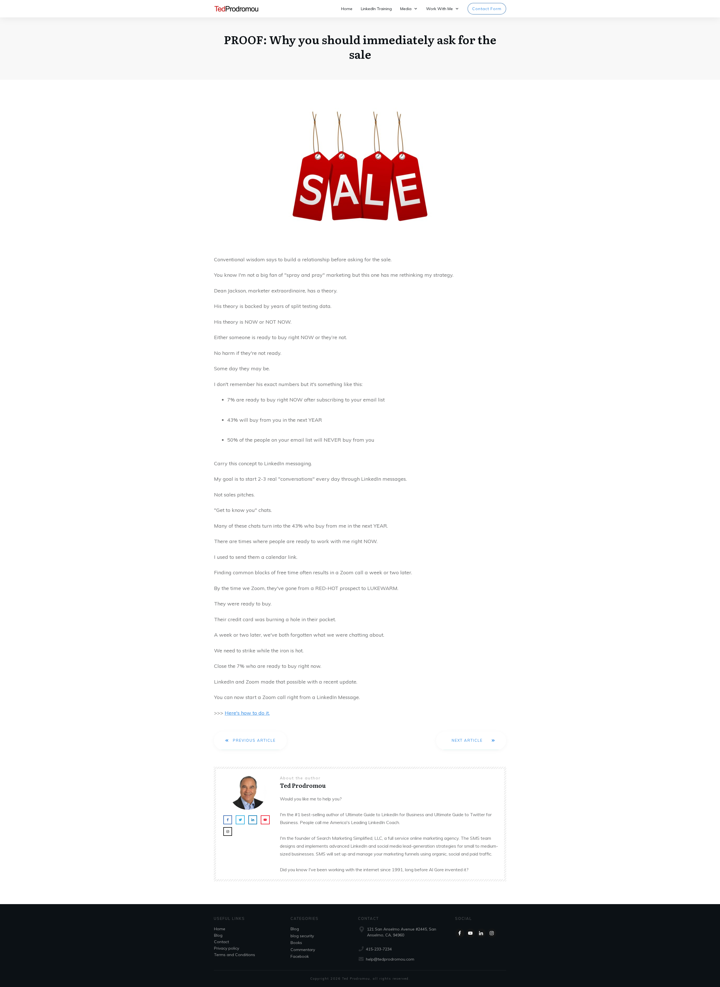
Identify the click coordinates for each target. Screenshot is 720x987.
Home (219, 928)
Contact (221, 941)
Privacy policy (226, 948)
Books (296, 942)
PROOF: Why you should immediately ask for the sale (360, 46)
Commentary (303, 949)
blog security (302, 935)
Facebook (300, 956)
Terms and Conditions (234, 954)
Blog (218, 935)
